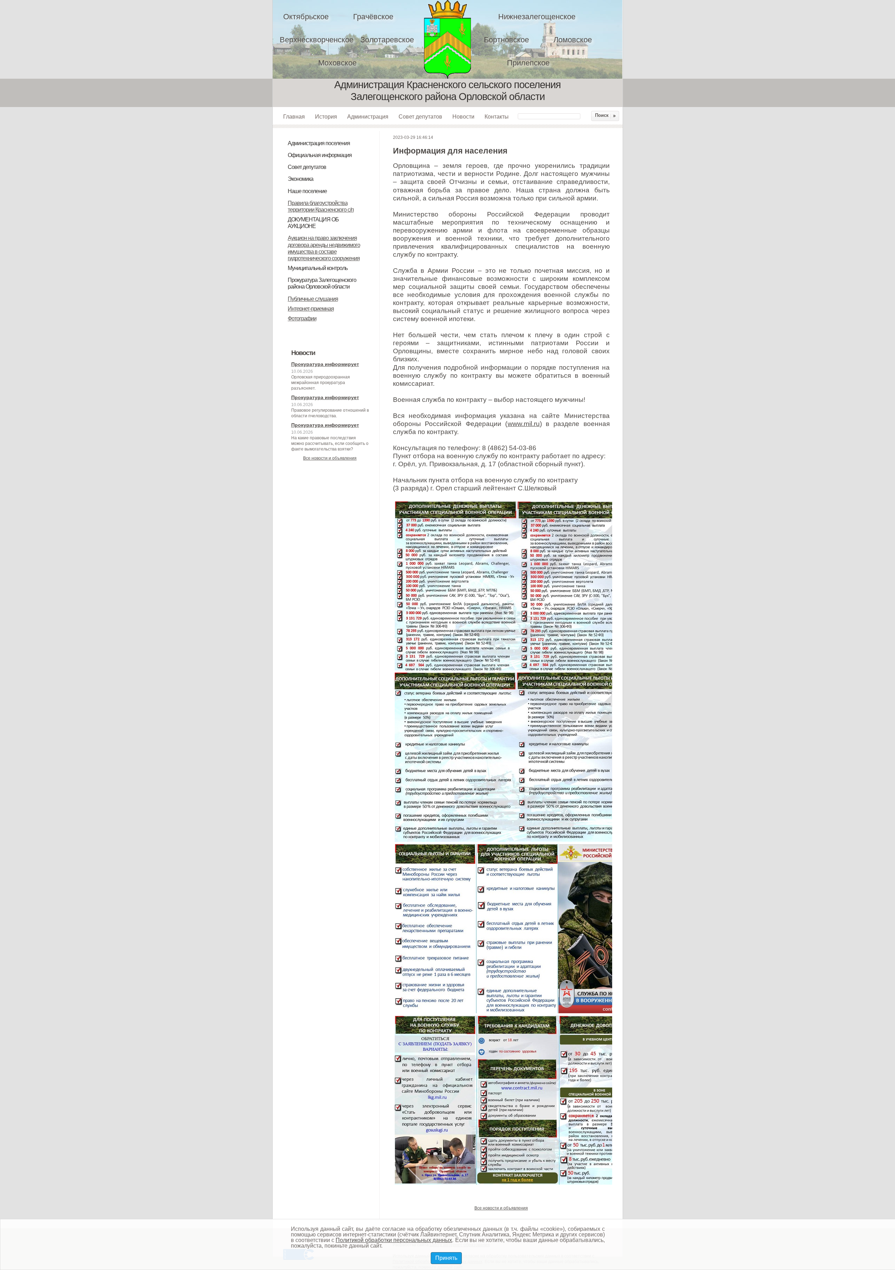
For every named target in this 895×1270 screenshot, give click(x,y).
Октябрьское (306, 16)
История (326, 116)
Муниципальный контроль (318, 268)
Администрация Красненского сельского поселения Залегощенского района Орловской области (452, 39)
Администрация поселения (319, 143)
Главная (294, 116)
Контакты (497, 116)
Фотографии (302, 318)
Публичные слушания (313, 299)
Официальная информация (320, 155)
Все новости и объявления (330, 458)
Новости (463, 116)
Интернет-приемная (311, 309)
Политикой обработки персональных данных (394, 1240)
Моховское (337, 62)
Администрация (367, 116)
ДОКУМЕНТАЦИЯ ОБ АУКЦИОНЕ (313, 223)
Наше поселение (307, 191)
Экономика (300, 179)
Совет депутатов (420, 116)
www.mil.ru (524, 423)
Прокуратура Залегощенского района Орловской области (322, 283)
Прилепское (528, 62)
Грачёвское (373, 16)
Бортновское (506, 39)
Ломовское (572, 39)
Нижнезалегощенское (536, 16)
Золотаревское (387, 39)
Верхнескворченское (316, 39)
